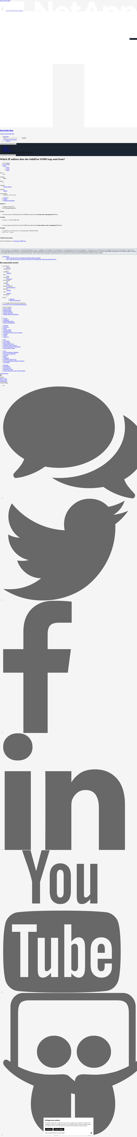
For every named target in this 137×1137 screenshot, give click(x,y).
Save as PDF (6, 164)
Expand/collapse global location (8, 155)
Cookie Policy (3, 381)
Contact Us (6, 337)
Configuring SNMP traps (19, 241)
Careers (5, 335)
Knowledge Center (8, 369)
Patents (5, 356)
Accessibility (6, 362)
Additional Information (9, 200)
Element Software (10, 287)
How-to (8, 267)
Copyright (5, 355)
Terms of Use (3, 378)
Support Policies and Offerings (11, 314)
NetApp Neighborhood (9, 322)
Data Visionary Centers (9, 348)
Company (5, 325)
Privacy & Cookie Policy (9, 353)
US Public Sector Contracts (10, 345)
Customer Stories (7, 331)
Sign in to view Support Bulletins (14, 11)
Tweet (7, 168)
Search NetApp (7, 368)
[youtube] (62, 992)
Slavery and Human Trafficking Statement (13, 361)
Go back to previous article (10, 139)
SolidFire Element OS (15, 300)
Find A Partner (6, 342)
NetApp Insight (7, 329)
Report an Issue (7, 310)
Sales (4, 339)
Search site (6, 136)
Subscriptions (6, 366)
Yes (7, 281)
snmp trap (12, 299)
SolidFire (5, 149)
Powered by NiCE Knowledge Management (15, 304)
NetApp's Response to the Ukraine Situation (14, 370)
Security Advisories (8, 313)
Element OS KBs (7, 151)
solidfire (5, 191)
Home (4, 146)
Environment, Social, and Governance (12, 332)
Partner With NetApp (8, 344)
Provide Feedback (7, 311)
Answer (5, 199)
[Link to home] (7, 133)
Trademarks (6, 358)
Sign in (8, 141)
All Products (8, 8)
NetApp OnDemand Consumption (11, 346)
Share (4, 166)
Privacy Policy (3, 380)
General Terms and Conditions (10, 352)
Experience (9, 279)
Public (8, 284)
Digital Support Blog (8, 321)
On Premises (6, 148)
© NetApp (4, 373)
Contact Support (7, 308)
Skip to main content (5, 0)
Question (8, 293)
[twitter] (65, 600)
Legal (4, 351)
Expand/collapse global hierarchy (8, 143)
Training (5, 318)
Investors (5, 334)
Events (5, 328)
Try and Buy (6, 341)
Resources (5, 365)
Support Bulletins (9, 9)
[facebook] (37, 732)
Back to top (6, 256)
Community (6, 320)
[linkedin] (64, 849)
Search (5, 138)
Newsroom (6, 327)
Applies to (5, 197)
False (7, 276)
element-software (7, 186)
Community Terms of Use (9, 359)
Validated (8, 273)
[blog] (3, 385)
